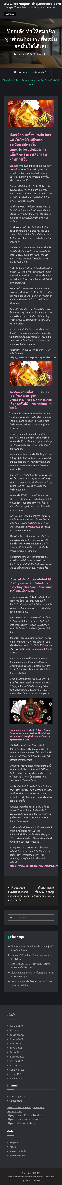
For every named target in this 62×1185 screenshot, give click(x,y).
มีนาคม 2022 (16, 1052)
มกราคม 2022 (16, 1061)
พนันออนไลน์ (39, 72)
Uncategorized (18, 1096)
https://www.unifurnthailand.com (25, 1115)
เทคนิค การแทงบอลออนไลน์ (32, 649)
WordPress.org (17, 1155)
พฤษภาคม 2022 (17, 1043)
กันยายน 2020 (16, 1078)
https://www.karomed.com (22, 1119)
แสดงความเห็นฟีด (18, 1151)
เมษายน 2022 (16, 1047)
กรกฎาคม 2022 (17, 1034)
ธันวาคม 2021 (16, 1065)
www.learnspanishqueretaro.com (32, 3)
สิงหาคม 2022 (16, 1030)
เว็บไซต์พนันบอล (35, 526)
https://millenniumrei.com (21, 1123)
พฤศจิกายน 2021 (17, 1069)
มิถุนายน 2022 (16, 1039)
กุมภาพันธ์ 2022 (17, 1056)
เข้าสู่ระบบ (14, 1142)
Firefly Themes (32, 1180)
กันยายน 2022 (16, 1025)
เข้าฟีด (13, 1146)
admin (42, 54)
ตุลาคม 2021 (15, 1074)
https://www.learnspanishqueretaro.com (34, 357)
